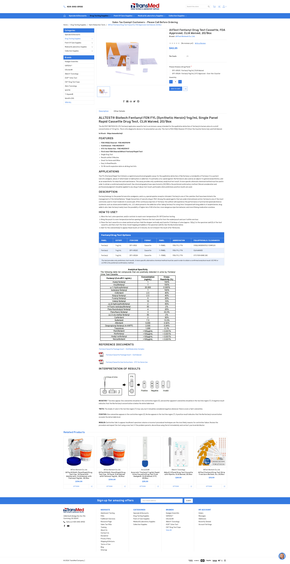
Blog (102, 547)
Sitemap (104, 550)
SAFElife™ (68, 66)
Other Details (119, 111)
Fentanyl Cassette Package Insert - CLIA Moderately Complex (121, 349)
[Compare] (219, 6)
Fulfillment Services (108, 519)
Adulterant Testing (108, 513)
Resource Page (106, 522)
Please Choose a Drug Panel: (180, 67)
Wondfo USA (69, 98)
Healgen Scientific (71, 62)
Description (104, 111)
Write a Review (200, 43)
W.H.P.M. (67, 90)
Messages (202, 516)
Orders (201, 513)
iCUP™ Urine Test (71, 78)
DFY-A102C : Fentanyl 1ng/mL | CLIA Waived (188, 71)
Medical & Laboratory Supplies (151, 16)
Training (103, 527)
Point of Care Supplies (123, 16)
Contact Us (105, 533)
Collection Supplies (177, 16)
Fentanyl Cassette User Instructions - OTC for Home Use (127, 362)
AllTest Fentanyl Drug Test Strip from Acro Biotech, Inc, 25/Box (211, 473)
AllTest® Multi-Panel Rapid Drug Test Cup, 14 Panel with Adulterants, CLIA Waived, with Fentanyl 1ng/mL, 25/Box (78, 475)
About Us (104, 530)
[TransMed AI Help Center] (282, 556)
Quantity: (173, 77)
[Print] (131, 101)
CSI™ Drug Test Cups (72, 82)
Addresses (202, 519)
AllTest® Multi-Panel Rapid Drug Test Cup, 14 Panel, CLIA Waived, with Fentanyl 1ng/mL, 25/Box (112, 474)
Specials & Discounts (78, 16)
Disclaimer (104, 536)
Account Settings (205, 524)
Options (76, 486)
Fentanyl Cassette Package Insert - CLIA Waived (123, 355)
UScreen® (68, 70)
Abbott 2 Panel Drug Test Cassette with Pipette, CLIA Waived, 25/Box (178, 473)
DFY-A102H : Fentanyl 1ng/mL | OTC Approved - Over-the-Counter (196, 74)
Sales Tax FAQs (106, 524)
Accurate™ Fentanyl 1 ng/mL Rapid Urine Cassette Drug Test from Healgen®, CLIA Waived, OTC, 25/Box (145, 475)
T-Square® (69, 94)
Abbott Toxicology (72, 74)
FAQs (102, 516)
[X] (134, 101)
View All (68, 102)
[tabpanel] (78, 462)
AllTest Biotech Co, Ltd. (185, 36)
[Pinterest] (138, 101)
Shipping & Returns (108, 541)
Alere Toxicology (71, 86)
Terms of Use (105, 544)
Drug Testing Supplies (99, 16)
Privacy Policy (106, 539)
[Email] (127, 101)
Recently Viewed (205, 522)
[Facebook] (124, 101)
